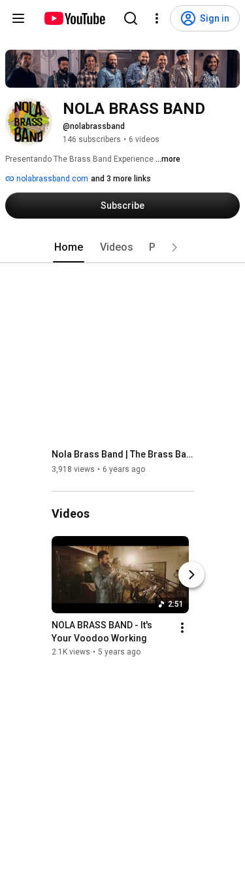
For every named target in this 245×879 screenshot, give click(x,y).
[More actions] (182, 628)
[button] (174, 247)
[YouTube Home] (74, 18)
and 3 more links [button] (121, 178)
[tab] (68, 247)
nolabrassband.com (51, 178)
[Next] (191, 575)
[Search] (131, 18)
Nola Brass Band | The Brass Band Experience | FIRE (123, 454)
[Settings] (157, 18)
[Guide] (18, 18)
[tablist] (123, 247)
